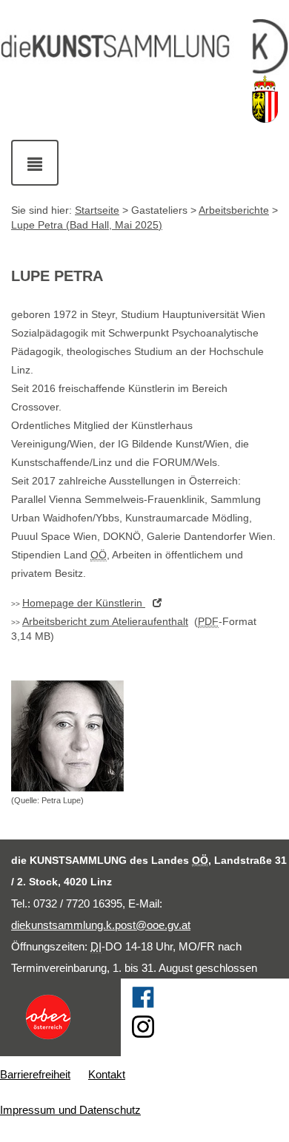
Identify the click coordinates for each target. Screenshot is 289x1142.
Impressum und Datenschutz (70, 1110)
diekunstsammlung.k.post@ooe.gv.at (100, 925)
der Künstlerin (83, 603)
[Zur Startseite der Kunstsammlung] (144, 46)
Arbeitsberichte (234, 210)
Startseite (97, 210)
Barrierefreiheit (35, 1074)
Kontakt (106, 1074)
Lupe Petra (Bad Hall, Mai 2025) (86, 225)
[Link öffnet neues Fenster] (60, 1017)
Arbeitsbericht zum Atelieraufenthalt (105, 621)
